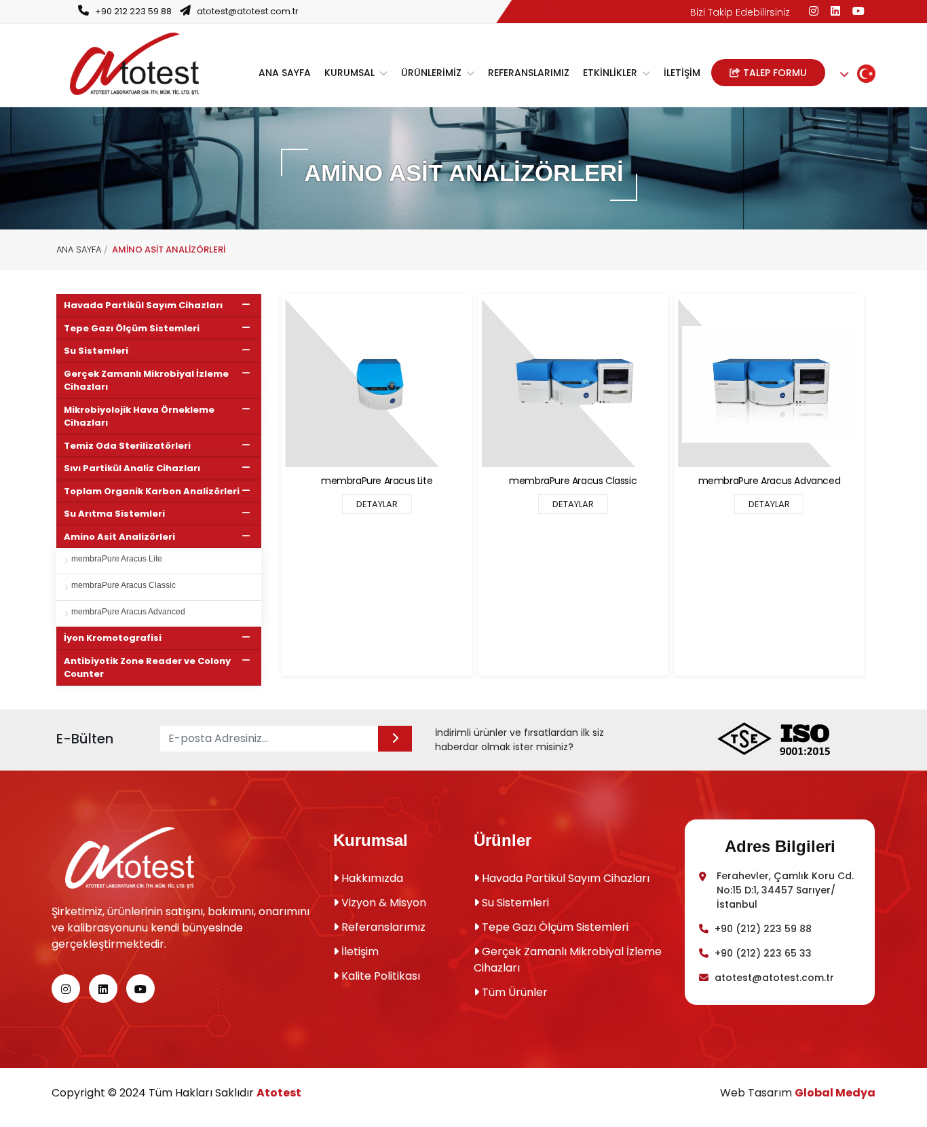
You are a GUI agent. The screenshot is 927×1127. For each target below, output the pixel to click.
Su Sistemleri (96, 350)
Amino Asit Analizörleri (119, 536)
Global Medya (835, 1093)
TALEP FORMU (773, 72)
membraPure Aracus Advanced (128, 611)
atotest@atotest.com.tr (248, 11)
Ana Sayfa (78, 249)
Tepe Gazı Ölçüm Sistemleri (132, 328)
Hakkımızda (371, 878)
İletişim (359, 951)
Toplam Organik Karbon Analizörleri (152, 491)
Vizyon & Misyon (382, 902)
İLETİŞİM (682, 72)
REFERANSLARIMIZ (528, 72)
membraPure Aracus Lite (116, 559)
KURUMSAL (350, 72)
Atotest (279, 1093)
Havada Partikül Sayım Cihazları (143, 305)
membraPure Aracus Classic (123, 585)
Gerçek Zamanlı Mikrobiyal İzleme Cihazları (146, 380)
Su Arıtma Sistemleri (114, 513)
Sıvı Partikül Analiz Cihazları (132, 468)
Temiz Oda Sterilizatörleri (127, 445)
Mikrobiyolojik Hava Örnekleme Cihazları (139, 416)
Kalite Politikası (379, 976)
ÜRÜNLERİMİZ (432, 72)
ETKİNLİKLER (611, 72)
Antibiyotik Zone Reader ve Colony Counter (147, 667)
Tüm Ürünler (513, 992)
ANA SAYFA (285, 72)
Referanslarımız (382, 927)
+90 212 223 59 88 (133, 11)
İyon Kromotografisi (113, 637)
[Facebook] (813, 11)
